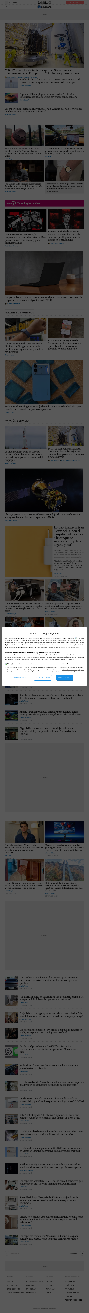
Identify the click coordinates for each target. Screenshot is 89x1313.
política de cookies (60, 647)
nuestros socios (34, 638)
